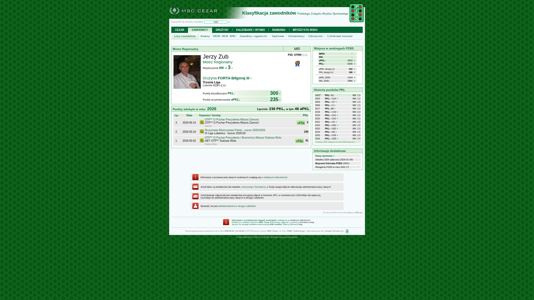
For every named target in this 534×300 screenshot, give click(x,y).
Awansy (205, 36)
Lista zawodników (184, 36)
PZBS (266, 237)
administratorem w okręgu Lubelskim (237, 206)
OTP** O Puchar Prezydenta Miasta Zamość (232, 119)
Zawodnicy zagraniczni (253, 36)
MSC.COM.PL (254, 237)
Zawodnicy (200, 29)
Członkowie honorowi (340, 36)
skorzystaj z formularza (254, 187)
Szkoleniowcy (296, 36)
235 (274, 99)
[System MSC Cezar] (200, 17)
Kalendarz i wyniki (250, 29)
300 (274, 93)
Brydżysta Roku (305, 29)
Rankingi (278, 29)
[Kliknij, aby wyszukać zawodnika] (229, 22)
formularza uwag (307, 222)
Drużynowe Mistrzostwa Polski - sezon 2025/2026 (235, 130)
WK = (224, 68)
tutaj (300, 224)
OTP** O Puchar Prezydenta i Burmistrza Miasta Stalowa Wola (243, 137)
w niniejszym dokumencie (274, 177)
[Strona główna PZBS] (356, 22)
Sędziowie (278, 36)
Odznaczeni (315, 36)
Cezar (179, 29)
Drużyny (222, 29)
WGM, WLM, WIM (224, 36)
